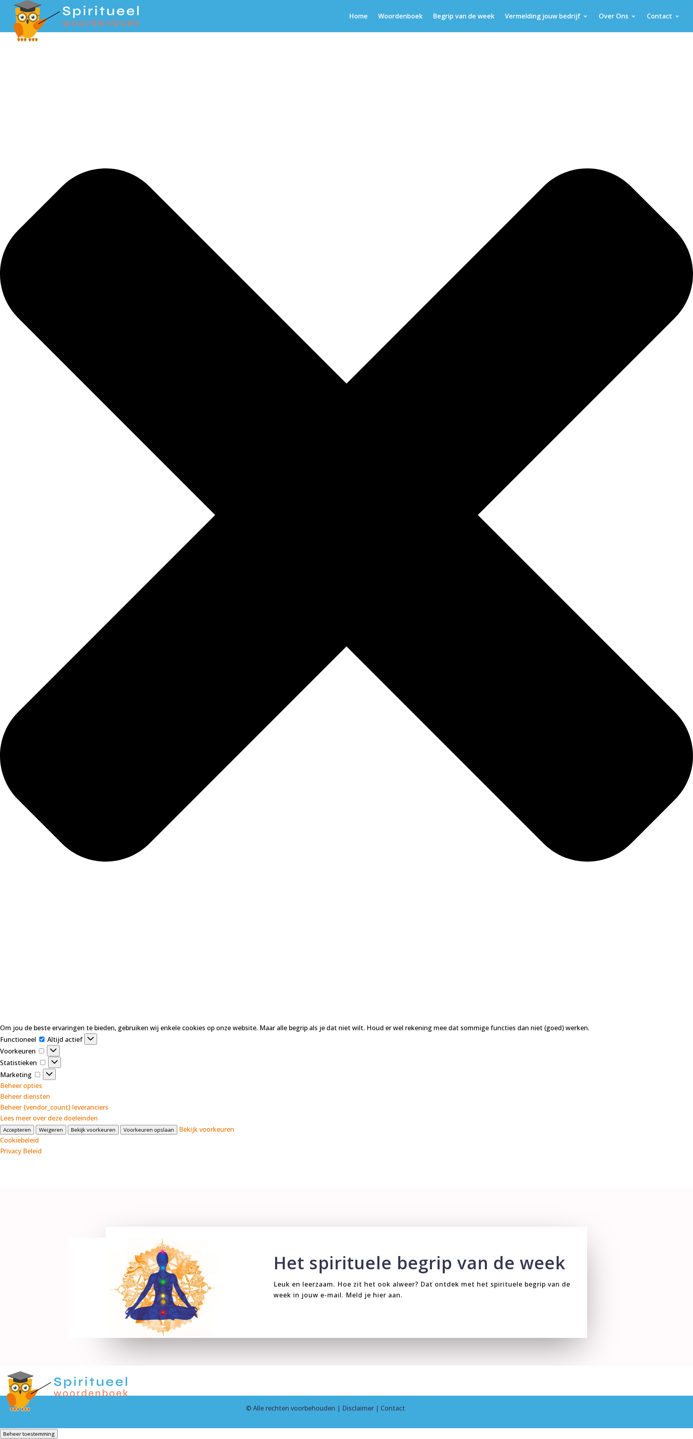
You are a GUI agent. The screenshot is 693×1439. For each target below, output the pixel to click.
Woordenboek (400, 16)
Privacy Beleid (21, 1151)
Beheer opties (21, 1085)
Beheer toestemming (29, 1433)
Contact (659, 16)
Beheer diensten (25, 1096)
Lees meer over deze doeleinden (49, 1118)
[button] (346, 517)
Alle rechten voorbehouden (294, 1408)
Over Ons (613, 16)
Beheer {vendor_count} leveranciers (54, 1107)
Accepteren (17, 1129)
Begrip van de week (463, 16)
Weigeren (51, 1129)
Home (358, 16)
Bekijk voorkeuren (93, 1129)
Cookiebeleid (19, 1140)
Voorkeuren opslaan (149, 1129)
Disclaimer (358, 1408)
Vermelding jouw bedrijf (542, 16)
